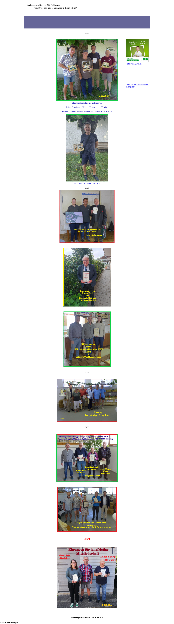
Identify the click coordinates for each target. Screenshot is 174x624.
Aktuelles (29, 36)
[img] (87, 22)
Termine (28, 49)
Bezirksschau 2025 (33, 91)
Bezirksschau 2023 (33, 74)
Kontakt (29, 116)
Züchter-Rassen (32, 53)
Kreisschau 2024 (32, 82)
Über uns (29, 40)
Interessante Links (33, 112)
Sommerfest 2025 (32, 87)
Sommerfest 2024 (32, 78)
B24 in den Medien (33, 108)
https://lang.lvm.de (134, 64)
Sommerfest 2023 (32, 70)
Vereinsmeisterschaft (34, 66)
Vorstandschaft (32, 45)
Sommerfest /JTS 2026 (34, 95)
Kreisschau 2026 (32, 99)
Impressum (29, 120)
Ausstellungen (31, 61)
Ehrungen (29, 57)
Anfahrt (28, 104)
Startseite (29, 32)
